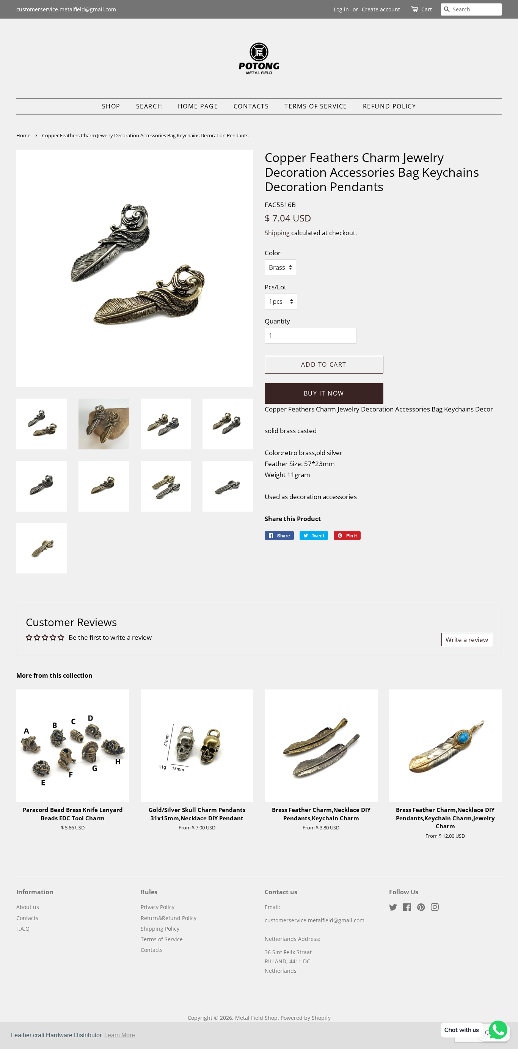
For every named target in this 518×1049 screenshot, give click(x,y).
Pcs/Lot (275, 287)
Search (149, 106)
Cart (426, 9)
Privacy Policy (157, 907)
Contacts (251, 106)
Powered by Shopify (306, 1017)
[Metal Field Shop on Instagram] (434, 908)
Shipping (277, 233)
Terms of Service (315, 106)
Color (273, 252)
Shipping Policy (160, 928)
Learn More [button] (119, 1035)
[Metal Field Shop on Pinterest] (421, 908)
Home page (198, 106)
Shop (111, 106)
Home (23, 135)
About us (27, 907)
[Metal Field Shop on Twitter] (393, 908)
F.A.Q (23, 928)
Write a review (467, 639)
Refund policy (389, 106)
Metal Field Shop (256, 1017)
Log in (341, 9)
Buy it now (324, 393)
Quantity (277, 321)
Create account (381, 9)
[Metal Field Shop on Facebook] (407, 908)
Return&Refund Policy (168, 918)
